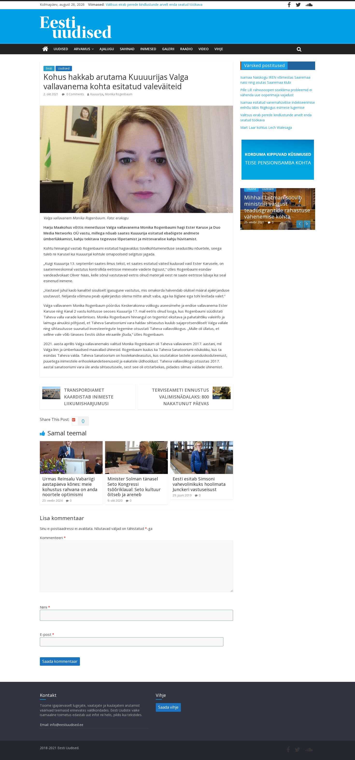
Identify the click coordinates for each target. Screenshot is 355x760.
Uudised (61, 49)
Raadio (186, 49)
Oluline (251, 189)
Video (204, 49)
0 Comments (75, 94)
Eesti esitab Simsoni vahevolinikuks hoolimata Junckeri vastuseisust (199, 484)
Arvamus (82, 49)
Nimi (45, 607)
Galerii (168, 49)
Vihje (218, 49)
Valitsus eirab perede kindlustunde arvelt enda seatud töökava (154, 4)
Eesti (49, 68)
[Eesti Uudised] (45, 49)
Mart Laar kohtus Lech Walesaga (266, 127)
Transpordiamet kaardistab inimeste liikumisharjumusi (89, 396)
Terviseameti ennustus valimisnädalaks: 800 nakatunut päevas (180, 396)
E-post (47, 634)
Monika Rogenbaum (118, 94)
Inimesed (148, 49)
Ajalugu (106, 49)
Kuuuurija (96, 94)
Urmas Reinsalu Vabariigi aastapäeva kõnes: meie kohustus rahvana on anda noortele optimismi (69, 486)
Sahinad (127, 49)
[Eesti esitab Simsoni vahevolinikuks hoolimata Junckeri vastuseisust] (201, 444)
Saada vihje (168, 707)
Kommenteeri (53, 537)
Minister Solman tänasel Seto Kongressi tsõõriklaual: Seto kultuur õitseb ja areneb (134, 486)
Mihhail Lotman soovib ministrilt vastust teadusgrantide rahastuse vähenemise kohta (277, 207)
